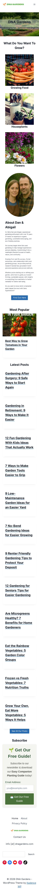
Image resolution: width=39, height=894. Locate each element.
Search (31, 854)
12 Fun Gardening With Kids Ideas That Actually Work (19, 442)
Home (15, 818)
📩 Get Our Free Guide (19, 798)
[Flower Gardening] (19, 150)
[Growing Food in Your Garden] (19, 72)
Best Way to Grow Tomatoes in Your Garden (16, 344)
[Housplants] (19, 111)
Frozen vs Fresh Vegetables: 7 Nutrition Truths (17, 682)
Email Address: (13, 782)
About (24, 818)
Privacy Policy (19, 823)
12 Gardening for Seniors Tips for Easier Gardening (18, 590)
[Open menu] (34, 4)
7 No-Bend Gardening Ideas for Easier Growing (18, 530)
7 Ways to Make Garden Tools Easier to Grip (16, 470)
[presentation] (19, 325)
